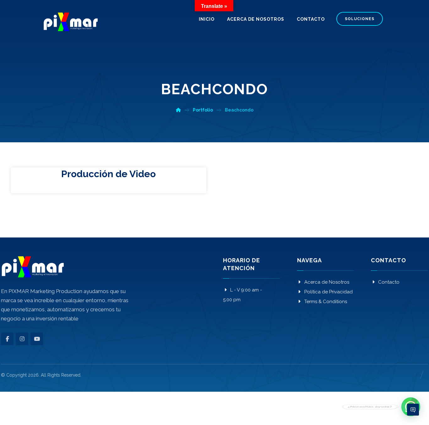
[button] (7, 339)
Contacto (388, 282)
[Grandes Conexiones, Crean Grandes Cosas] (70, 22)
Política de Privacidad (328, 292)
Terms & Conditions (325, 301)
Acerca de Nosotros (326, 282)
